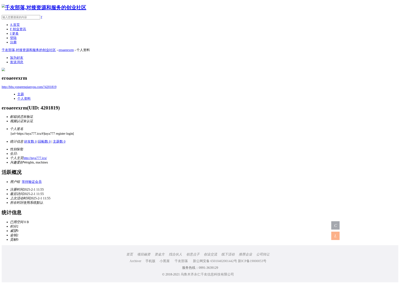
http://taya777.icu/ (35, 158)
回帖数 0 (44, 141)
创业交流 (210, 254)
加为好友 (16, 57)
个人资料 (24, 98)
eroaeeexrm (66, 50)
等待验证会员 (32, 181)
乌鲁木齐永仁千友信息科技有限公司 (207, 274)
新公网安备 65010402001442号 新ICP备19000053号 (229, 261)
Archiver (135, 261)
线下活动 (228, 254)
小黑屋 (165, 261)
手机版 (150, 261)
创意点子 (193, 254)
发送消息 (16, 62)
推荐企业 (245, 254)
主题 (20, 94)
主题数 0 (59, 141)
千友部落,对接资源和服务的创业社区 (29, 50)
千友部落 (181, 261)
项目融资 (143, 254)
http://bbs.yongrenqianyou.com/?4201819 (29, 87)
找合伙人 (175, 254)
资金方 (160, 254)
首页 (129, 254)
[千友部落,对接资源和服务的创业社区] (44, 7)
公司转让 (263, 254)
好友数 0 (30, 141)
